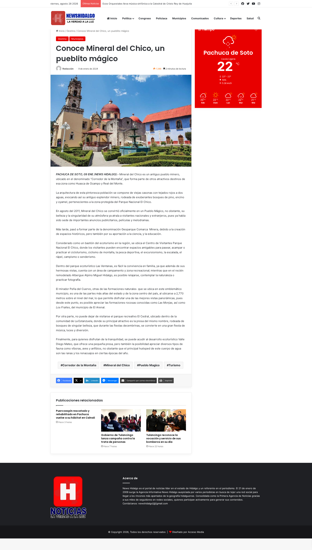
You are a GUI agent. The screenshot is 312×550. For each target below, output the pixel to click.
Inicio (113, 18)
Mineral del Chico (117, 365)
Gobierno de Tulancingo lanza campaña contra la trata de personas (118, 438)
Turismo (174, 365)
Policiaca (161, 18)
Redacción (67, 68)
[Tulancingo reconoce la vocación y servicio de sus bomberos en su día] (166, 420)
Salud (250, 18)
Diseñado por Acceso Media (188, 532)
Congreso (144, 18)
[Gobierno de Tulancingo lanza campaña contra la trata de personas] (121, 420)
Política (126, 18)
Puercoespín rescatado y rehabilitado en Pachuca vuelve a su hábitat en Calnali (75, 414)
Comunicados (200, 18)
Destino (71, 30)
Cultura (218, 18)
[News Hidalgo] (73, 18)
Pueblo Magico (149, 365)
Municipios (179, 18)
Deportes (236, 18)
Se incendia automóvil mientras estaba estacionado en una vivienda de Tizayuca (148, 3)
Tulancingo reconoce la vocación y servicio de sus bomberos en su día (163, 438)
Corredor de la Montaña (79, 365)
